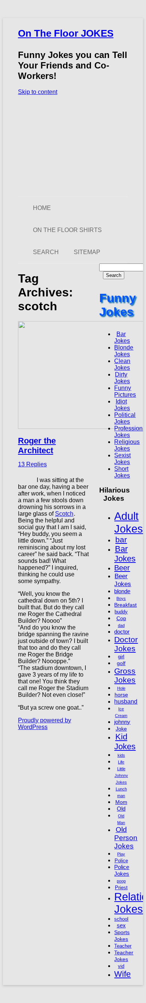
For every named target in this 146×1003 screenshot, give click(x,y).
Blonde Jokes (123, 350)
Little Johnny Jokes (121, 775)
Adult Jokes (128, 522)
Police (121, 860)
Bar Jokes (122, 337)
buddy (121, 612)
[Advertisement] (73, 146)
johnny (122, 722)
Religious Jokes (127, 445)
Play (121, 854)
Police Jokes (121, 870)
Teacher (122, 946)
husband (125, 701)
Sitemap (87, 252)
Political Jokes (125, 418)
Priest (121, 887)
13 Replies (32, 464)
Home (42, 208)
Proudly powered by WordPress (44, 723)
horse (121, 695)
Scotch (64, 513)
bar (121, 539)
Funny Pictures (125, 391)
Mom (121, 802)
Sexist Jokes (122, 458)
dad (121, 625)
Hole (121, 688)
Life (121, 762)
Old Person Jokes (125, 838)
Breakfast (125, 605)
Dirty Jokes (122, 377)
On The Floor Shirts (67, 230)
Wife (122, 974)
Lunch (121, 789)
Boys (121, 598)
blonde (122, 591)
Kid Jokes (125, 741)
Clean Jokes (122, 364)
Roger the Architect (37, 445)
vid (121, 966)
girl (121, 656)
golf (121, 663)
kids (121, 755)
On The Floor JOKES (65, 33)
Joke (121, 729)
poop (121, 881)
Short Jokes (122, 472)
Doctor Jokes (126, 644)
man (121, 795)
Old (121, 808)
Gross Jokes (125, 675)
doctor (122, 631)
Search (46, 252)
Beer (122, 568)
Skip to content (37, 92)
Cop (121, 618)
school (121, 919)
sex (121, 925)
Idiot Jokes (122, 404)
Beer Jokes (122, 580)
